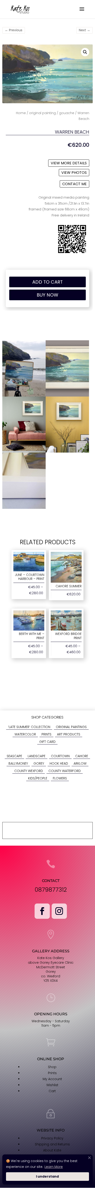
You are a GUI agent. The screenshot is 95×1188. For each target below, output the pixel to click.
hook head (59, 763)
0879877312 (51, 890)
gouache (66, 113)
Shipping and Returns (52, 1144)
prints (46, 734)
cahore (81, 756)
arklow (80, 763)
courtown (60, 756)
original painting (42, 113)
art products (68, 734)
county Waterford (64, 771)
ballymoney (18, 763)
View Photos (74, 172)
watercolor (25, 734)
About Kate (52, 1150)
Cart (52, 1091)
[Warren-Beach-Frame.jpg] (67, 395)
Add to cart (47, 282)
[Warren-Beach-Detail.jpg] (24, 507)
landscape (36, 756)
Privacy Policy (52, 1138)
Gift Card (47, 741)
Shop (52, 1067)
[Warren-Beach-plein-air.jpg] (24, 395)
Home (21, 113)
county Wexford (28, 771)
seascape (14, 756)
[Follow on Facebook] (42, 911)
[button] (85, 52)
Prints (52, 1073)
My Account (52, 1079)
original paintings (71, 727)
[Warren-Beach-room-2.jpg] (24, 451)
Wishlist (52, 1085)
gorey (38, 763)
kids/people (37, 778)
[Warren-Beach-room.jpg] (67, 451)
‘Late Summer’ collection (29, 727)
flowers (60, 778)
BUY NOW (47, 295)
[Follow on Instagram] (59, 911)
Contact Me (74, 184)
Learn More (54, 1166)
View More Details (69, 163)
